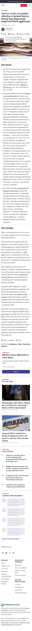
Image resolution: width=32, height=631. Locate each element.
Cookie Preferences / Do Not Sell (11, 624)
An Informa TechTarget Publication (16, 1)
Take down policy (24, 622)
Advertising (18, 565)
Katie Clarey (9, 28)
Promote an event (20, 575)
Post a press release (13, 538)
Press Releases (5, 579)
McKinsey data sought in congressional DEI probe (15, 486)
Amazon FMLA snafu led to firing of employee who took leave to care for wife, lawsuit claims (15, 437)
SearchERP (18, 590)
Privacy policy (5, 622)
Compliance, (13, 344)
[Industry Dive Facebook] (6, 553)
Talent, (20, 344)
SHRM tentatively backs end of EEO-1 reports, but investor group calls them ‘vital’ (17, 468)
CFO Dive (18, 584)
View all (4, 538)
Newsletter (4, 571)
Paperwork (4, 58)
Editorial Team (5, 566)
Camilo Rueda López (14, 58)
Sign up (24, 5)
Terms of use (14, 622)
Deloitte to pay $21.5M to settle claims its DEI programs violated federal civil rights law (16, 458)
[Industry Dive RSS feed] (13, 553)
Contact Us (4, 569)
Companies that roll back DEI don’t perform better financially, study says (17, 478)
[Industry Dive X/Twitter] (10, 553)
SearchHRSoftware (21, 593)
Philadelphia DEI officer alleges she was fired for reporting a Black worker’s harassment (16, 405)
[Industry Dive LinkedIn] (2, 553)
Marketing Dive (19, 587)
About (3, 563)
